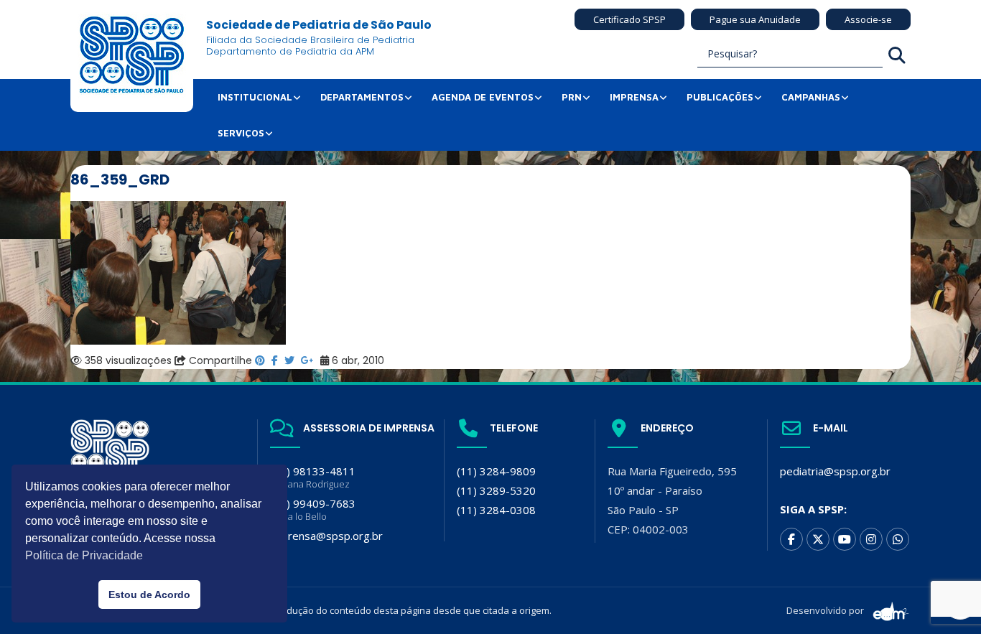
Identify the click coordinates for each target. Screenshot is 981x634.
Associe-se (868, 19)
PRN (572, 97)
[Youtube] (844, 539)
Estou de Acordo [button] (149, 594)
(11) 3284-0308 (496, 510)
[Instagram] (871, 539)
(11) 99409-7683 (312, 509)
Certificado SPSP (629, 19)
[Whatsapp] (897, 539)
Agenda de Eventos (483, 97)
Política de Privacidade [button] (84, 555)
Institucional (255, 97)
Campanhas (810, 97)
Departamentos (362, 97)
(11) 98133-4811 (312, 477)
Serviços (241, 133)
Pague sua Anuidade (755, 19)
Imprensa (634, 97)
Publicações (720, 97)
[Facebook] (791, 539)
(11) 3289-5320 (496, 490)
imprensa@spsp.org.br (326, 535)
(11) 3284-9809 (496, 471)
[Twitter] (817, 539)
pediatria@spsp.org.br (835, 471)
